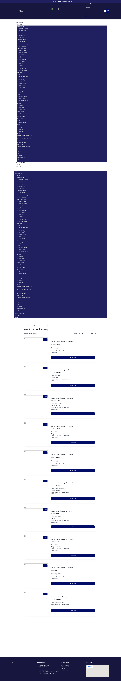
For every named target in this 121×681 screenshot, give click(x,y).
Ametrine (19, 161)
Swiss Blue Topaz (23, 78)
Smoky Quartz (20, 150)
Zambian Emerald (23, 45)
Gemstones (19, 24)
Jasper (18, 151)
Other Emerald (22, 46)
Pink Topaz (21, 81)
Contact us (41, 662)
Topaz (18, 74)
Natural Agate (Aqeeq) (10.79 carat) (62, 341)
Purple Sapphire (23, 56)
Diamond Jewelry (20, 163)
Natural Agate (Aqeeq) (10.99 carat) (62, 370)
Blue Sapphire (22, 50)
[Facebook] (13, 11)
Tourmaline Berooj (21, 61)
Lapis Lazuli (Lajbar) (22, 142)
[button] (94, 11)
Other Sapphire (22, 59)
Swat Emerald (22, 41)
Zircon (18, 148)
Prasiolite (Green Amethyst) (23, 146)
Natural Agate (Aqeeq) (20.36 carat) (62, 483)
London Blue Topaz (23, 76)
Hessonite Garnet (23, 98)
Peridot (18, 120)
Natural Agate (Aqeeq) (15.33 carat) (62, 398)
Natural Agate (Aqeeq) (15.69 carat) (62, 568)
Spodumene (20, 126)
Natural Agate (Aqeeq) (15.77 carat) (62, 455)
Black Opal (21, 91)
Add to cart (73, 357)
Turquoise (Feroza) (21, 109)
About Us (18, 166)
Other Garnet (22, 102)
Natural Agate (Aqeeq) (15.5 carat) (62, 426)
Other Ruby (21, 37)
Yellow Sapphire (23, 52)
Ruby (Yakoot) (20, 26)
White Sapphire (22, 58)
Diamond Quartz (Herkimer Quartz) (25, 139)
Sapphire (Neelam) (22, 48)
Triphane (21, 131)
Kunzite (20, 127)
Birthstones (19, 22)
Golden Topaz (22, 83)
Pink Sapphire (22, 54)
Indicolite (21, 63)
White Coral (21, 107)
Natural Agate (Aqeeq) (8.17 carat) (62, 511)
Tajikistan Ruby (22, 30)
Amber (18, 133)
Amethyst (19, 113)
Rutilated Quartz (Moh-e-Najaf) (24, 135)
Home (17, 21)
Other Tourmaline (23, 70)
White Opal (21, 92)
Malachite (19, 155)
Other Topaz (22, 87)
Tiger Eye (19, 140)
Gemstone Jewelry (21, 157)
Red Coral (21, 105)
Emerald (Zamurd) (21, 39)
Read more (73, 414)
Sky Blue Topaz (22, 80)
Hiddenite (21, 129)
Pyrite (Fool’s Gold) (21, 122)
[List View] (92, 333)
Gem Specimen (21, 72)
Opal (18, 89)
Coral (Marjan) (20, 104)
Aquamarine (20, 115)
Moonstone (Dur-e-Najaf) (23, 137)
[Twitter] (14, 11)
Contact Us (89, 3)
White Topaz (22, 85)
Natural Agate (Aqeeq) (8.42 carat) (62, 539)
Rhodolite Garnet (23, 96)
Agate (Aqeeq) (20, 111)
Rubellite (21, 65)
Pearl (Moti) (20, 118)
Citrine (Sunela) (21, 116)
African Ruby (22, 32)
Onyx (18, 153)
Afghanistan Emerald (24, 43)
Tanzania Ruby (22, 33)
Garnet (18, 94)
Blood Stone (20, 144)
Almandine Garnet (23, 100)
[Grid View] (95, 333)
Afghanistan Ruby (23, 28)
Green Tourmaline (23, 67)
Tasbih (18, 159)
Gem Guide (18, 164)
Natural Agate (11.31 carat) (59, 597)
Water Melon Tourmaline (25, 69)
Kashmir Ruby (22, 35)
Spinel (18, 124)
